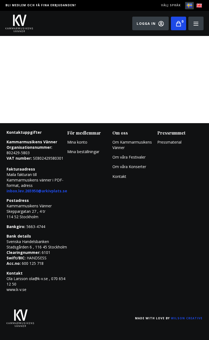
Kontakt (119, 176)
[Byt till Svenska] (189, 5)
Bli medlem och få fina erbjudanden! (40, 5)
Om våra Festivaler (129, 157)
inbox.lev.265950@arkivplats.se (37, 190)
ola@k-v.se (38, 278)
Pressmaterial (169, 142)
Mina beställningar (83, 151)
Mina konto (77, 142)
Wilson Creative (186, 318)
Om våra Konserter (129, 166)
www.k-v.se (16, 289)
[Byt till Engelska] (199, 5)
